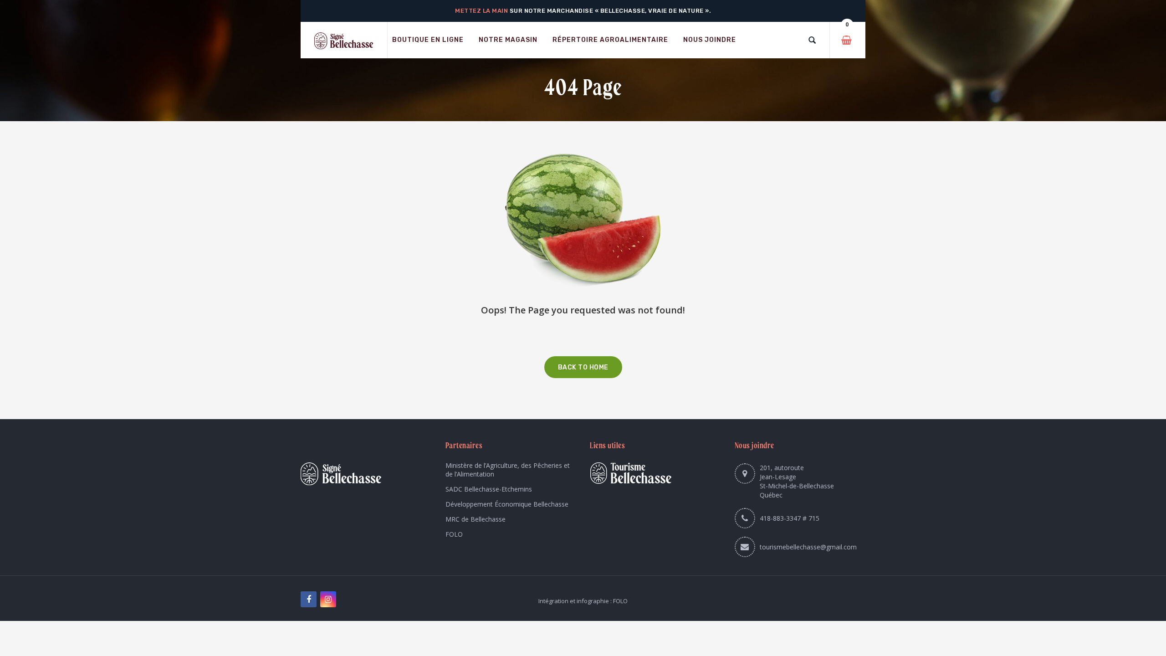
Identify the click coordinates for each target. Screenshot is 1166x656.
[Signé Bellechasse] (343, 40)
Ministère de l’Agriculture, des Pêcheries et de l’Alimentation (507, 469)
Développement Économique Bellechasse (506, 504)
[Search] (812, 40)
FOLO (454, 534)
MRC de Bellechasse (475, 519)
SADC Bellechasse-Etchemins (488, 489)
